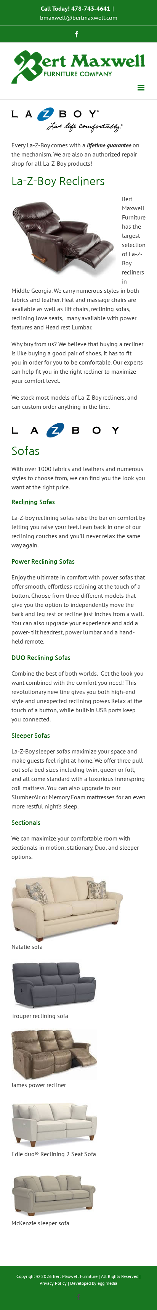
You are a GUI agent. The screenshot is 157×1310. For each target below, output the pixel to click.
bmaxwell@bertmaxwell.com (78, 17)
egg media (107, 1283)
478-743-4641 (90, 8)
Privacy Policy (53, 1283)
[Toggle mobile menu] (142, 88)
